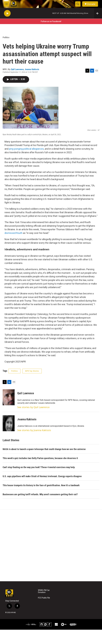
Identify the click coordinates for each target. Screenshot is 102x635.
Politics (6, 37)
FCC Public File (44, 598)
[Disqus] (51, 545)
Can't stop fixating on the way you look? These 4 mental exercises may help (39, 467)
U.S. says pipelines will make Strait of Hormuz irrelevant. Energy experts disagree (42, 476)
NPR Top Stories (32, 371)
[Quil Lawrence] (9, 397)
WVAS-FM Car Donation (44, 591)
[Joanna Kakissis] (9, 423)
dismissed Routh (13, 233)
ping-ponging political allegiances (26, 148)
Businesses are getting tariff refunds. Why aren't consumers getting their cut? (40, 494)
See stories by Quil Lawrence (33, 407)
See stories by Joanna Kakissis (34, 430)
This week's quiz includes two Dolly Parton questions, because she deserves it (40, 458)
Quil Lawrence (17, 69)
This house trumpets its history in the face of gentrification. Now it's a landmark (41, 485)
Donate (91, 4)
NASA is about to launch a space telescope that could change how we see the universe (44, 449)
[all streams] (98, 13)
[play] (7, 13)
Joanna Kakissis (32, 69)
